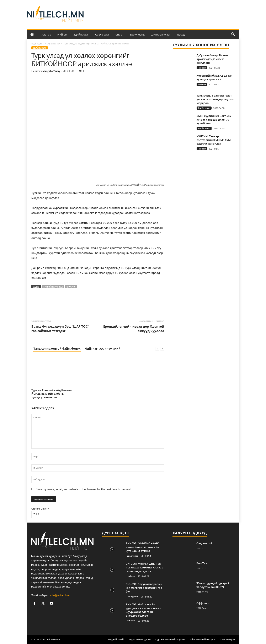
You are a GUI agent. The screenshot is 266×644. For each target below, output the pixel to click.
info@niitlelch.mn (60, 595)
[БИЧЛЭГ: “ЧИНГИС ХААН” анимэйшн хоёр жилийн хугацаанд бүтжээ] (112, 549)
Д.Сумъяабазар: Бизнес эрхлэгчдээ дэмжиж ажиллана (212, 59)
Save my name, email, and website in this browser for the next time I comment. (84, 489)
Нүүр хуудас (37, 43)
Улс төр (46, 34)
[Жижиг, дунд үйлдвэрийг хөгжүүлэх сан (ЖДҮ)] (182, 589)
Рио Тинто (203, 563)
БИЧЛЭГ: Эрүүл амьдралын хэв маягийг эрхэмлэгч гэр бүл (144, 587)
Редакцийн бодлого (139, 639)
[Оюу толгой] (182, 549)
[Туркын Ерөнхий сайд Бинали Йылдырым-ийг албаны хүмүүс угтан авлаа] (52, 371)
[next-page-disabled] (162, 348)
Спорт (119, 34)
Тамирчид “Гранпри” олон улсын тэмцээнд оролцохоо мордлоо (215, 99)
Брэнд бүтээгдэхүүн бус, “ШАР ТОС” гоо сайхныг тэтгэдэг (60, 328)
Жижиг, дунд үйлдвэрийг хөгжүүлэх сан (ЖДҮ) (213, 585)
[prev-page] (157, 348)
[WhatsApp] (64, 82)
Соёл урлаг (102, 34)
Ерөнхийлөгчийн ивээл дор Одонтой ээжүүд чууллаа (133, 328)
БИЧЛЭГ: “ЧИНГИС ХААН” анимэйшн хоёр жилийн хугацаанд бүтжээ (142, 547)
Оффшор (202, 603)
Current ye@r (40, 508)
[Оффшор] (182, 609)
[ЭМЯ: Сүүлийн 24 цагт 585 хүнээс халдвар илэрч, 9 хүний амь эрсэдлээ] (183, 122)
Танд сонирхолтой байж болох (56, 348)
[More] (74, 82)
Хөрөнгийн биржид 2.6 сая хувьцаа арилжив (214, 77)
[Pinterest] (54, 82)
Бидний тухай (116, 639)
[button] (233, 34)
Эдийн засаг (81, 34)
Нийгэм (62, 34)
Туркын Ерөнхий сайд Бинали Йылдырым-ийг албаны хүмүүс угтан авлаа (51, 393)
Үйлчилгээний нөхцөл (202, 639)
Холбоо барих (227, 639)
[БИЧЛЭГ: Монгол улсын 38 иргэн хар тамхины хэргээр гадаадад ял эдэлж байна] (112, 569)
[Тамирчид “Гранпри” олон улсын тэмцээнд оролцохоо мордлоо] (183, 101)
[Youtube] (52, 603)
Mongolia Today (51, 70)
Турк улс (70, 286)
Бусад (181, 34)
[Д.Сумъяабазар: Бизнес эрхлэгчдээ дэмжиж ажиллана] (183, 61)
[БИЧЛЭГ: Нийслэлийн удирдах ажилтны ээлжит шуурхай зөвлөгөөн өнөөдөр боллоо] (112, 610)
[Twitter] (45, 82)
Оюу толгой (204, 543)
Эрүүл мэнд (137, 34)
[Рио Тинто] (182, 569)
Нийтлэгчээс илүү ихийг (103, 348)
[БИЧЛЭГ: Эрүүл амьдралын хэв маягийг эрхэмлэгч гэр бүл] (112, 590)
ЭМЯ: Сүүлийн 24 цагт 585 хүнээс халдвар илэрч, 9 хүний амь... (214, 119)
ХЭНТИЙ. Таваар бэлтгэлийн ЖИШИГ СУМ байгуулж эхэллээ (214, 140)
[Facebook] (35, 82)
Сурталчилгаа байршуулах (170, 639)
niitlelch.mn (53, 639)
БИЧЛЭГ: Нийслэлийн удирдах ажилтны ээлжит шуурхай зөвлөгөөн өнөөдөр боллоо (143, 609)
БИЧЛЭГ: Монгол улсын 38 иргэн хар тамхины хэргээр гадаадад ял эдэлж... (144, 567)
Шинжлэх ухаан (161, 34)
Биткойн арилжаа (53, 286)
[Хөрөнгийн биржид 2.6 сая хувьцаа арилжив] (183, 81)
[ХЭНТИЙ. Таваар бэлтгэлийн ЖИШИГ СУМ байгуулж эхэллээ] (183, 142)
